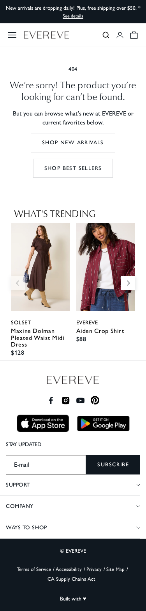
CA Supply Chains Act (71, 579)
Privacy (94, 569)
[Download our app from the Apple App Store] (43, 423)
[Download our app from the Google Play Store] (103, 423)
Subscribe (113, 464)
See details (73, 16)
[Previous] (18, 283)
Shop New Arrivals (73, 142)
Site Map (115, 569)
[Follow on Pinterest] (95, 400)
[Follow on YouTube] (80, 400)
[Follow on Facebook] (50, 400)
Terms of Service (34, 569)
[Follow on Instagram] (65, 400)
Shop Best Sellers (73, 168)
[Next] (128, 283)
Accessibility (69, 569)
